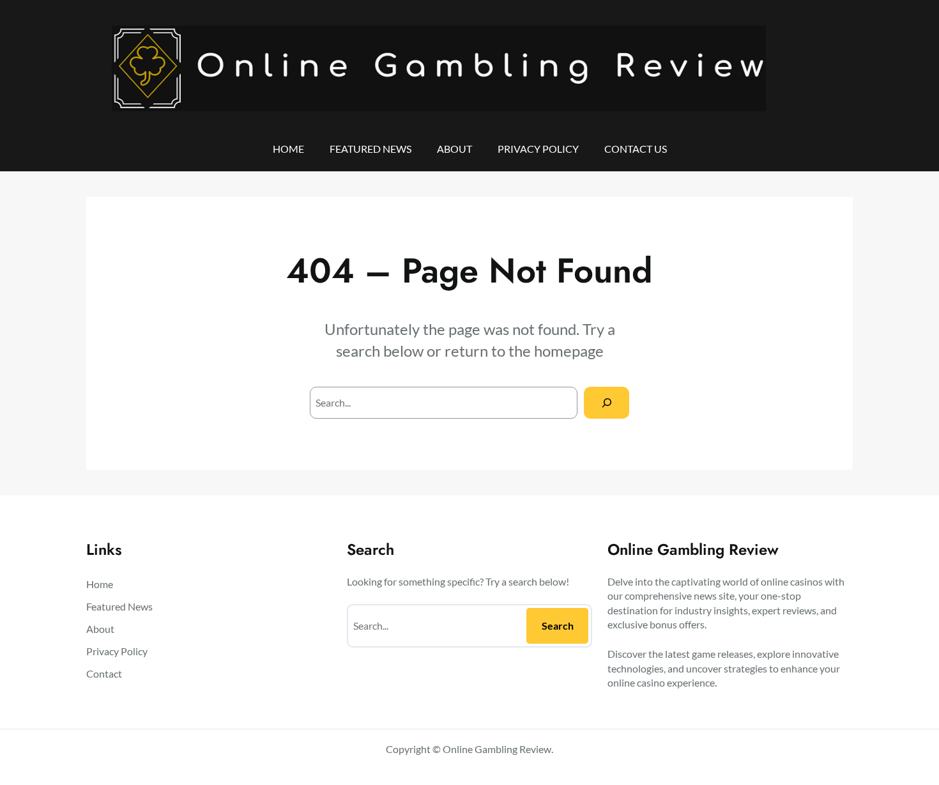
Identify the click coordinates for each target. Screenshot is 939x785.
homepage (569, 350)
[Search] (606, 402)
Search (558, 625)
